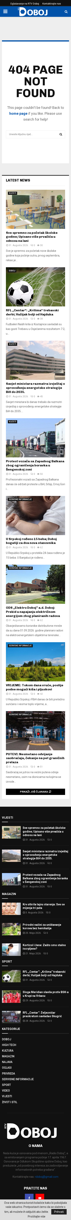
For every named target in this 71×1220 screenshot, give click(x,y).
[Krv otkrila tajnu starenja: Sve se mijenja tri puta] (11, 909)
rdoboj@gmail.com (46, 1176)
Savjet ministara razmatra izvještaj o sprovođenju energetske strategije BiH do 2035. (35, 388)
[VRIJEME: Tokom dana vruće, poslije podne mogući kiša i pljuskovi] (35, 661)
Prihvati (59, 1211)
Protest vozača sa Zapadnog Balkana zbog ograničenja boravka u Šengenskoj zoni (35, 465)
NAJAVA (7, 1062)
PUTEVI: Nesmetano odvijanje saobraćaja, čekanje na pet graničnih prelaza (35, 758)
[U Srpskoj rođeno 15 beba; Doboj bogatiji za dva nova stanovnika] (35, 515)
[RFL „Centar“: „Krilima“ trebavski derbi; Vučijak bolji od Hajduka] (35, 286)
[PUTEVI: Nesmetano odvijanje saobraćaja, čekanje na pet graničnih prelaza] (35, 730)
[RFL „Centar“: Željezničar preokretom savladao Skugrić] (11, 1017)
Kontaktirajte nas (51, 3)
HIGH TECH (9, 1045)
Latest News (18, 180)
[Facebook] (29, 1198)
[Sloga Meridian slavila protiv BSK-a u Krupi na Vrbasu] (11, 996)
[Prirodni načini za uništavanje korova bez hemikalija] (11, 929)
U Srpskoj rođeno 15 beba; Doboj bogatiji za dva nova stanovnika (31, 541)
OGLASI (7, 1067)
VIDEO (6, 1090)
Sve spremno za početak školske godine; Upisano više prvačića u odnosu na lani (32, 237)
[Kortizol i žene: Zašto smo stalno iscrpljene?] (11, 949)
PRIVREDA (8, 1073)
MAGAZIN (8, 1056)
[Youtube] (40, 1198)
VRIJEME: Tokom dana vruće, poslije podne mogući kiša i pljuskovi (34, 687)
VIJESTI (12, 193)
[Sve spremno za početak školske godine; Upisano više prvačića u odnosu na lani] (35, 209)
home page (18, 113)
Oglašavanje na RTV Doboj (24, 3)
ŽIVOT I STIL (9, 1102)
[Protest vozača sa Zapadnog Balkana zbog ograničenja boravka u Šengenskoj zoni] (35, 437)
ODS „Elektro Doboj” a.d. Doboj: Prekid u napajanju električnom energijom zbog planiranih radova (33, 612)
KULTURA (7, 1050)
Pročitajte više (36, 1216)
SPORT (6, 1084)
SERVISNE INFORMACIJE (20, 499)
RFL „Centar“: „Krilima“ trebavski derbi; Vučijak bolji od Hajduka (32, 312)
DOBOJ (12, 271)
